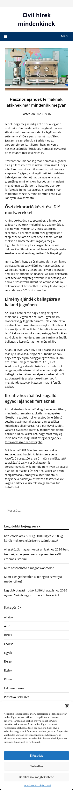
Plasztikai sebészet (16, 697)
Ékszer (8, 661)
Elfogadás (36, 755)
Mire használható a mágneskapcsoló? (29, 568)
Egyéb (8, 653)
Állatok (8, 617)
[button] (67, 706)
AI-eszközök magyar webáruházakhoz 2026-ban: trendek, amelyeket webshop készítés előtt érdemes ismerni (36, 554)
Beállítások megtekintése (36, 777)
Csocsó (8, 644)
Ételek (8, 670)
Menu (65, 36)
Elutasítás (36, 766)
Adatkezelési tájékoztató (37, 785)
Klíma (8, 679)
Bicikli (8, 635)
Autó (7, 626)
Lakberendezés (14, 688)
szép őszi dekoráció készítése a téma (29, 237)
